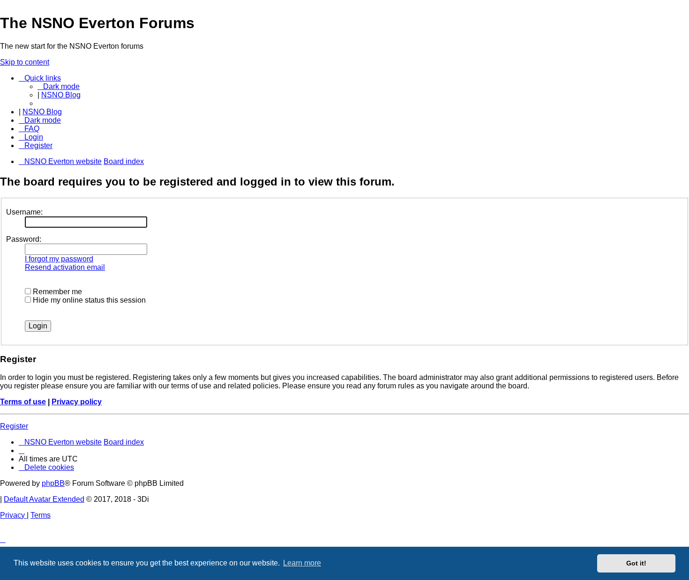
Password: (23, 239)
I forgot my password (59, 259)
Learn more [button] (302, 563)
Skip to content (24, 62)
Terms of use (23, 402)
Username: (24, 212)
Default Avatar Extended (44, 499)
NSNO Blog (61, 95)
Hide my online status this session (88, 300)
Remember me (56, 292)
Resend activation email (65, 267)
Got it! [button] (636, 563)
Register (14, 426)
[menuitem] (29, 129)
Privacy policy (77, 402)
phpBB (53, 483)
